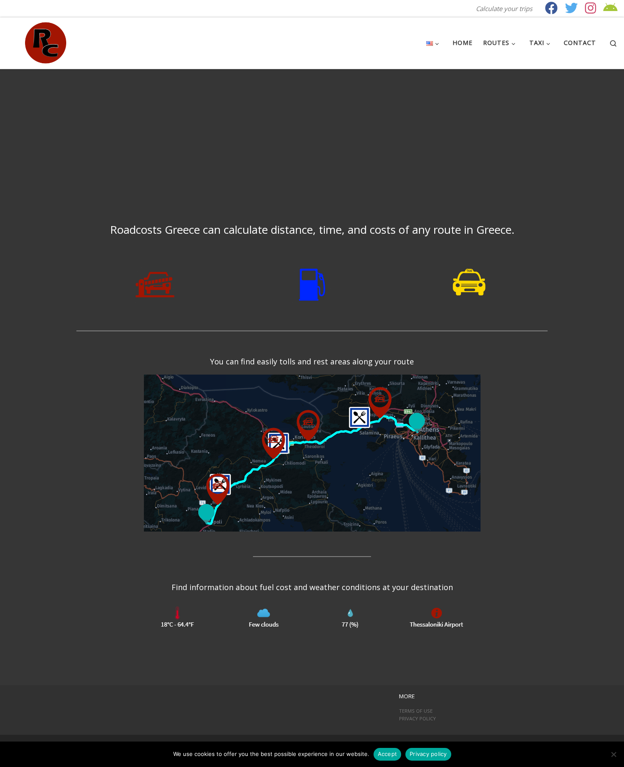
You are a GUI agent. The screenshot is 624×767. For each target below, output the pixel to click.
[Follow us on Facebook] (551, 8)
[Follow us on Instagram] (590, 8)
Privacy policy (428, 753)
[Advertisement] (312, 132)
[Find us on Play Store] (610, 8)
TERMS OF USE (416, 711)
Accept (387, 753)
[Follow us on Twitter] (571, 8)
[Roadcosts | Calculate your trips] (45, 41)
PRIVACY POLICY (417, 718)
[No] (613, 754)
